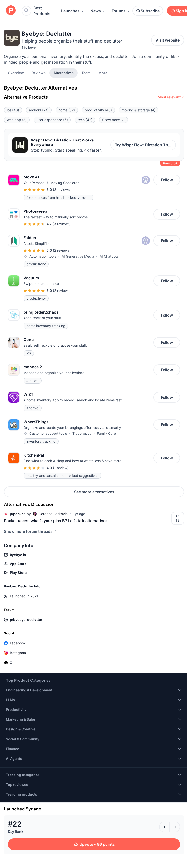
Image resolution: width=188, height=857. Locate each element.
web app (17, 120)
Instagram (18, 653)
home (67, 110)
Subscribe (150, 10)
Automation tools (42, 256)
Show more (111, 120)
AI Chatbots (109, 256)
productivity (98, 110)
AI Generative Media (78, 256)
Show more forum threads (28, 531)
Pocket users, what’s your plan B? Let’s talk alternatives (55, 520)
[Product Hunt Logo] (11, 10)
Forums (119, 10)
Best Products (41, 10)
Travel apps (81, 433)
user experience (52, 120)
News (95, 10)
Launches (70, 10)
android (39, 110)
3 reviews (62, 190)
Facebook (18, 643)
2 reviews (61, 250)
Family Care (106, 433)
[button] (102, 72)
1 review (60, 468)
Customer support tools (48, 433)
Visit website (167, 40)
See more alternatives (94, 491)
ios (13, 110)
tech (85, 120)
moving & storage (138, 110)
